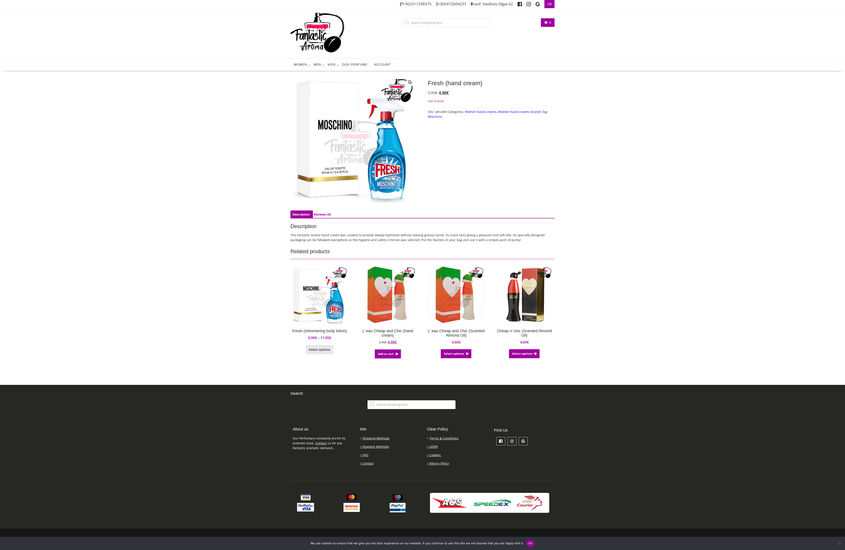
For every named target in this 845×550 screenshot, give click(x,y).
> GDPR (432, 447)
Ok (530, 543)
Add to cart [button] (386, 354)
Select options (319, 349)
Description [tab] (301, 214)
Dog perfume (354, 64)
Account (382, 64)
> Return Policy (438, 463)
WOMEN (300, 64)
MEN (317, 64)
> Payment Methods (374, 447)
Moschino (435, 116)
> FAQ (364, 455)
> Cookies (434, 455)
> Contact (367, 463)
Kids (332, 64)
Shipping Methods (375, 438)
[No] (839, 543)
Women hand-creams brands (519, 112)
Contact (321, 443)
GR (549, 4)
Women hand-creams (481, 112)
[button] (410, 82)
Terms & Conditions (444, 438)
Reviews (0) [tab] (322, 214)
